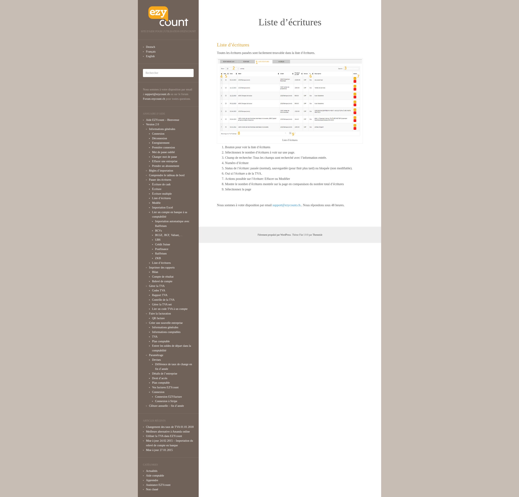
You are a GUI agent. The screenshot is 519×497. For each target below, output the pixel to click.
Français (150, 51)
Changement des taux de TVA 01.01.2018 (170, 426)
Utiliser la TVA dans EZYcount (164, 436)
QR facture (158, 318)
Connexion (158, 133)
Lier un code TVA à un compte (170, 308)
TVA (155, 336)
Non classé (152, 489)
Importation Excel (162, 207)
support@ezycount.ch (157, 94)
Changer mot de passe (164, 156)
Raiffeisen (161, 253)
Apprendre (152, 480)
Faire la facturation (160, 313)
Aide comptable (155, 475)
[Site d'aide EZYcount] (168, 16)
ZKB (158, 258)
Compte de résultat (163, 276)
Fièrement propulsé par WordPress (274, 234)
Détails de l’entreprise (164, 373)
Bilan (155, 272)
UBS (158, 239)
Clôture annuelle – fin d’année (166, 405)
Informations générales (162, 129)
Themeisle (317, 234)
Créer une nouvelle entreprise (166, 322)
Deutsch (150, 46)
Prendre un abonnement (165, 165)
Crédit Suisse (162, 244)
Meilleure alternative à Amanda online (168, 431)
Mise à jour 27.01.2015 (159, 450)
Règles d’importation (161, 170)
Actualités (151, 470)
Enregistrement (160, 142)
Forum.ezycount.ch (154, 98)
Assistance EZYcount (158, 484)
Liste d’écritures (161, 198)
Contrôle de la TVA (163, 299)
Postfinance (161, 249)
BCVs (158, 230)
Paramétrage (156, 355)
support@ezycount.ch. (286, 205)
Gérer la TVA (157, 286)
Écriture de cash (161, 184)
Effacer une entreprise (164, 161)
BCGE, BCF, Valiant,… (168, 235)
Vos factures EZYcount (165, 387)
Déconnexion (159, 138)
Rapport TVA (159, 295)
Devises (156, 359)
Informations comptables (166, 332)
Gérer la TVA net (162, 304)
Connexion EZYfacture (168, 396)
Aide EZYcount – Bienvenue (162, 119)
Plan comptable (161, 341)
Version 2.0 (152, 124)
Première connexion (163, 147)
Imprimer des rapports (162, 267)
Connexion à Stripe (166, 401)
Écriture (156, 189)
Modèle (156, 202)
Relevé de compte (162, 281)
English (150, 56)
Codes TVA (158, 290)
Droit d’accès (159, 378)
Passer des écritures (160, 179)
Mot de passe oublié (163, 152)
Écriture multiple (162, 193)
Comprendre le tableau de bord (166, 175)
